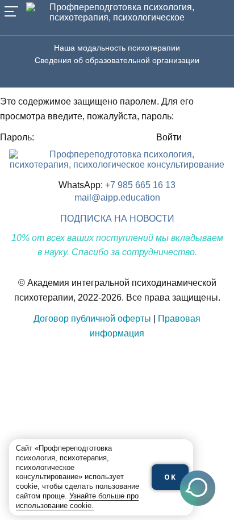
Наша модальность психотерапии (117, 47)
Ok (170, 477)
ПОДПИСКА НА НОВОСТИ (117, 218)
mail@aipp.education (117, 197)
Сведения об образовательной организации (117, 60)
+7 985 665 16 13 (140, 185)
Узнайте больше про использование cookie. (77, 501)
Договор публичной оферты (92, 318)
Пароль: (18, 137)
